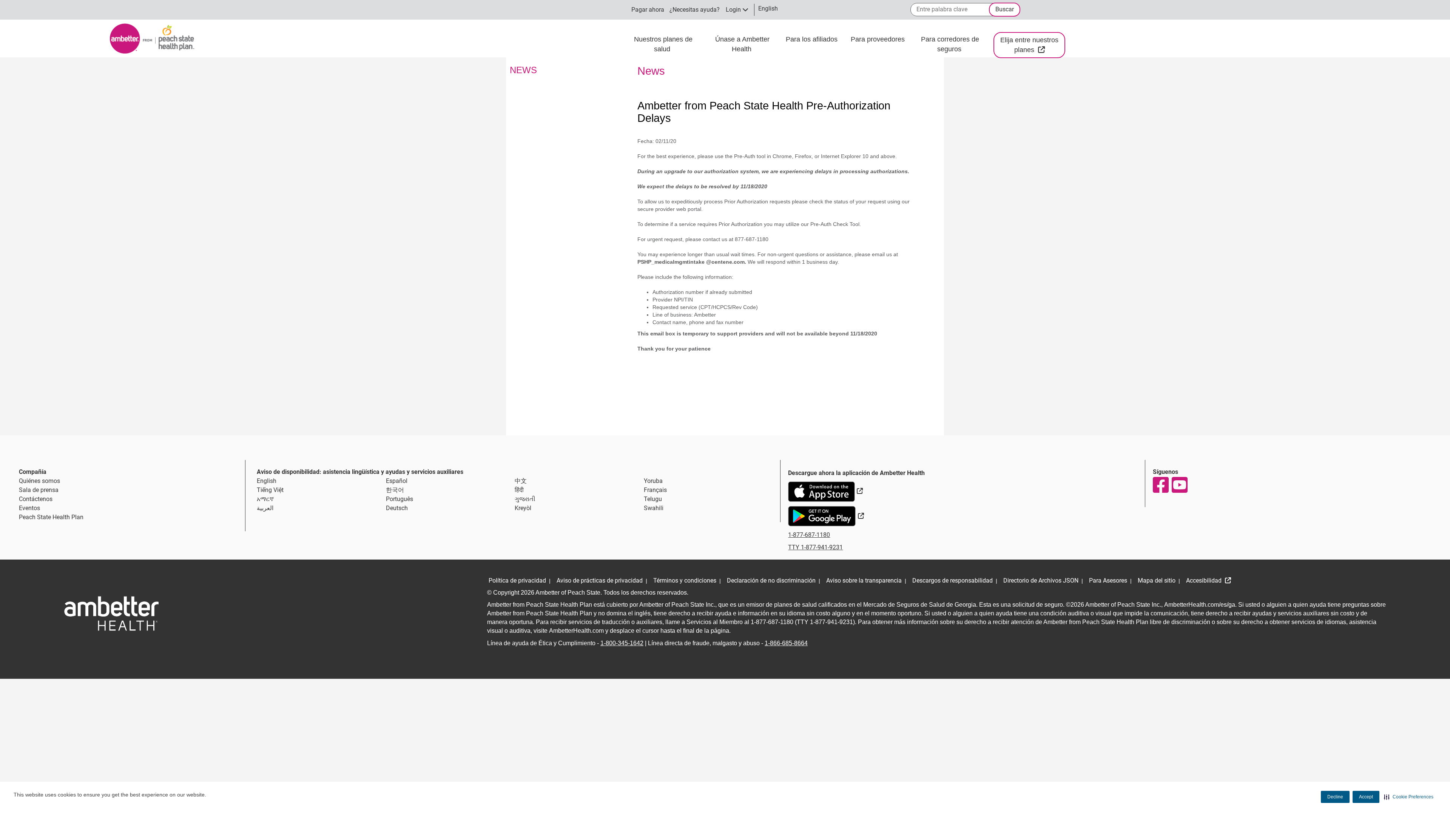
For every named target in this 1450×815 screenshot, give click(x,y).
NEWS (523, 70)
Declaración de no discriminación (771, 580)
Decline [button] (1335, 797)
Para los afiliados (812, 39)
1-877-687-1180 (809, 534)
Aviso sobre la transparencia (864, 580)
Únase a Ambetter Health (742, 44)
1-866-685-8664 (786, 643)
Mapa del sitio (1156, 580)
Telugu (653, 499)
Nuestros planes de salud (663, 44)
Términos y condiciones (684, 580)
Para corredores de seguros (950, 44)
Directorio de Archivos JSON (1040, 580)
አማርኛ (265, 499)
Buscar (1004, 9)
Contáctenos (35, 499)
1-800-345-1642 (621, 643)
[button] (1408, 797)
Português (399, 499)
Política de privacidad (517, 580)
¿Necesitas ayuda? (694, 9)
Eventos (29, 508)
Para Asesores (1108, 580)
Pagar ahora (647, 9)
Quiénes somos (39, 480)
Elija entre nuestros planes (1032, 45)
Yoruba (653, 480)
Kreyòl (523, 508)
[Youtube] (1179, 485)
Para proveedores (879, 39)
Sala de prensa (39, 490)
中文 (521, 480)
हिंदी (519, 490)
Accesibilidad (1204, 580)
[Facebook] (1160, 485)
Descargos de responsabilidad (952, 580)
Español (396, 480)
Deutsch (397, 508)
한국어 (395, 490)
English (266, 480)
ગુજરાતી (525, 499)
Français (655, 490)
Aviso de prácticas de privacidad (600, 580)
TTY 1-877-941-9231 (815, 547)
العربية (265, 508)
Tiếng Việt (270, 490)
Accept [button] (1366, 797)
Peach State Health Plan (51, 517)
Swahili (653, 508)
